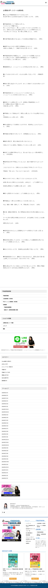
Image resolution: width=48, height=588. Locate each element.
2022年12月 (4, 467)
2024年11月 (4, 409)
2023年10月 (4, 445)
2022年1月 (4, 475)
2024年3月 (4, 431)
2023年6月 (4, 456)
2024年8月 (4, 417)
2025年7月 (4, 398)
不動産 (3, 369)
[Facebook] (2, 512)
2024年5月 (4, 425)
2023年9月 (4, 448)
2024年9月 (4, 414)
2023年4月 (4, 461)
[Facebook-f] (9, 528)
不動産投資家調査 (7, 307)
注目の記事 (4, 377)
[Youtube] (14, 528)
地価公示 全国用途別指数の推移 (11, 309)
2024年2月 (4, 434)
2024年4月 (4, 428)
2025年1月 (4, 406)
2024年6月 (4, 423)
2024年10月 (4, 412)
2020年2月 (4, 478)
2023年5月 (4, 459)
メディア (5, 325)
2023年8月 (4, 450)
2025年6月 (4, 401)
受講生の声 (4, 375)
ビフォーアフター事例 (6, 366)
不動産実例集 (6, 295)
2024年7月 (4, 420)
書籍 (4, 328)
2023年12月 (4, 439)
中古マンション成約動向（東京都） (10, 301)
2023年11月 (4, 442)
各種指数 (5, 304)
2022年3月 (4, 472)
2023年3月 (4, 464)
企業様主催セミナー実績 (8, 322)
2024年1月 (4, 436)
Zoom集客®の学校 (6, 361)
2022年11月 (4, 470)
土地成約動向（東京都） (8, 298)
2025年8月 (4, 395)
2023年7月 (4, 453)
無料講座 (4, 380)
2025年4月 (4, 403)
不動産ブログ (4, 372)
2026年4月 (4, 392)
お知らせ (4, 364)
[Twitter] (4, 512)
